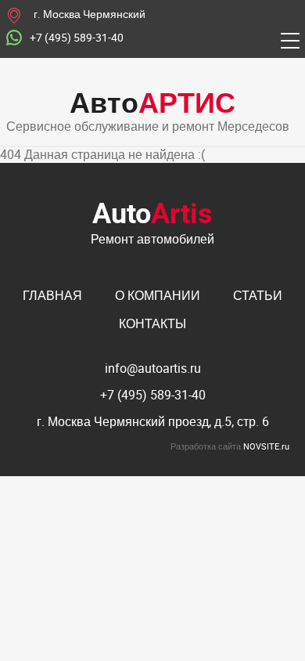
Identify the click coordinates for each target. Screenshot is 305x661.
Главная (52, 295)
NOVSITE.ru (266, 446)
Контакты (152, 323)
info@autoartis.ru (153, 368)
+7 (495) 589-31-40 (77, 38)
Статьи (257, 295)
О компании (157, 295)
